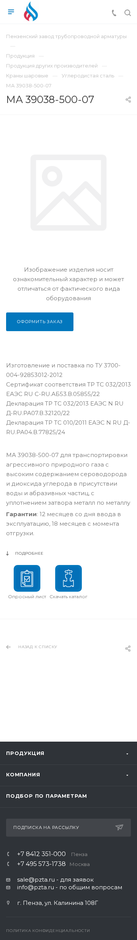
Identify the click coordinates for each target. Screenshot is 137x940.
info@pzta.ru (35, 887)
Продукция (25, 753)
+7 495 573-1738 (53, 864)
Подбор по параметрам (46, 796)
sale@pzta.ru (36, 879)
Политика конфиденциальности (48, 930)
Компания (23, 774)
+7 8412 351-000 (52, 854)
